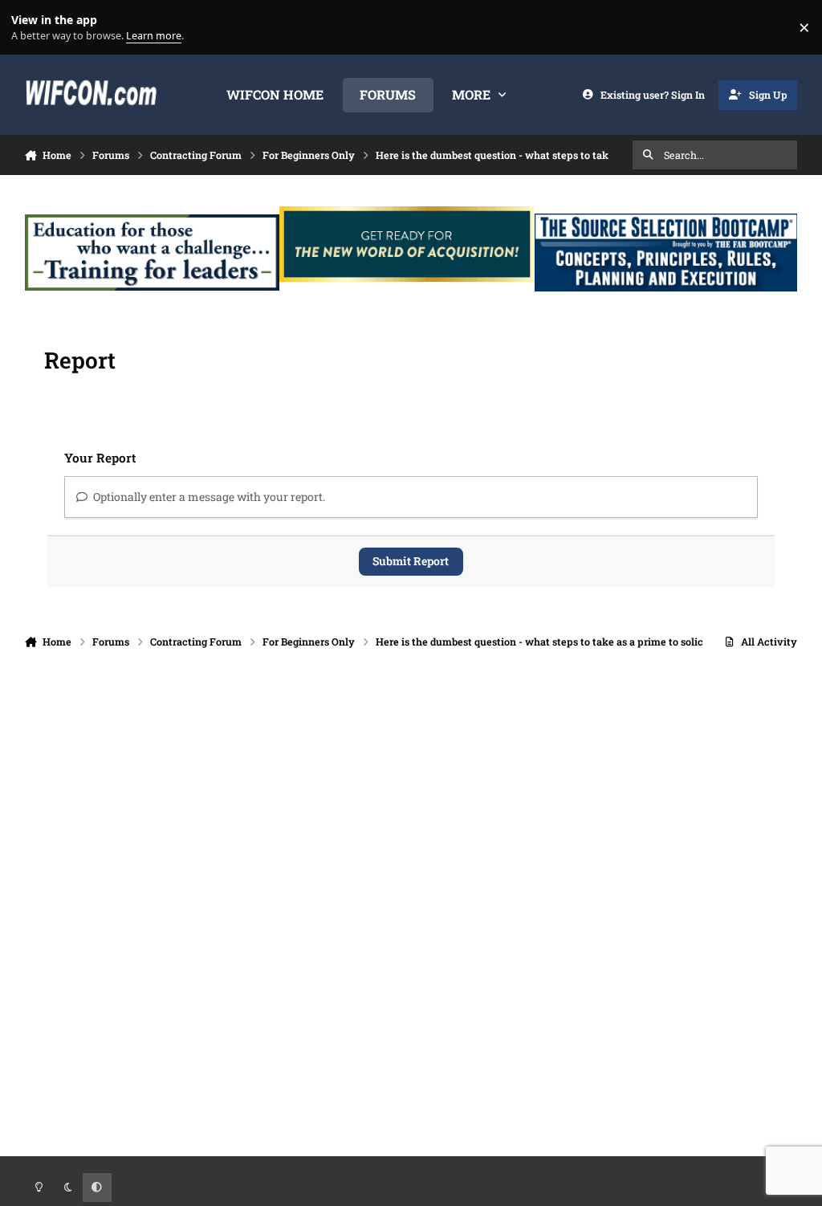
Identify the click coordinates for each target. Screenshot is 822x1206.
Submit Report (410, 560)
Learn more (31, 27)
